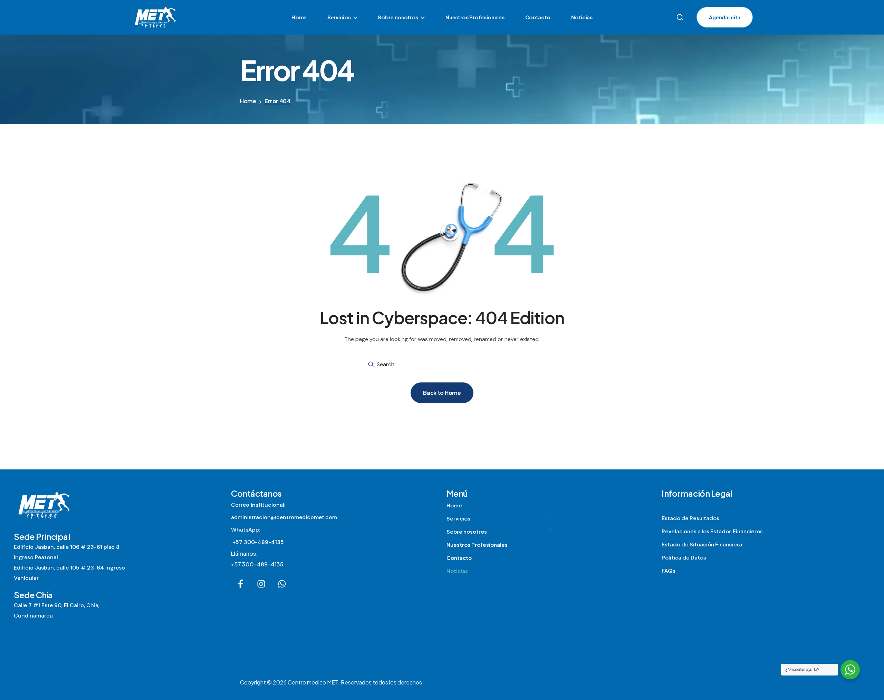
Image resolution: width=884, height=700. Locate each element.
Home (248, 101)
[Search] (371, 364)
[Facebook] (240, 583)
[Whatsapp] (281, 583)
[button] (680, 17)
